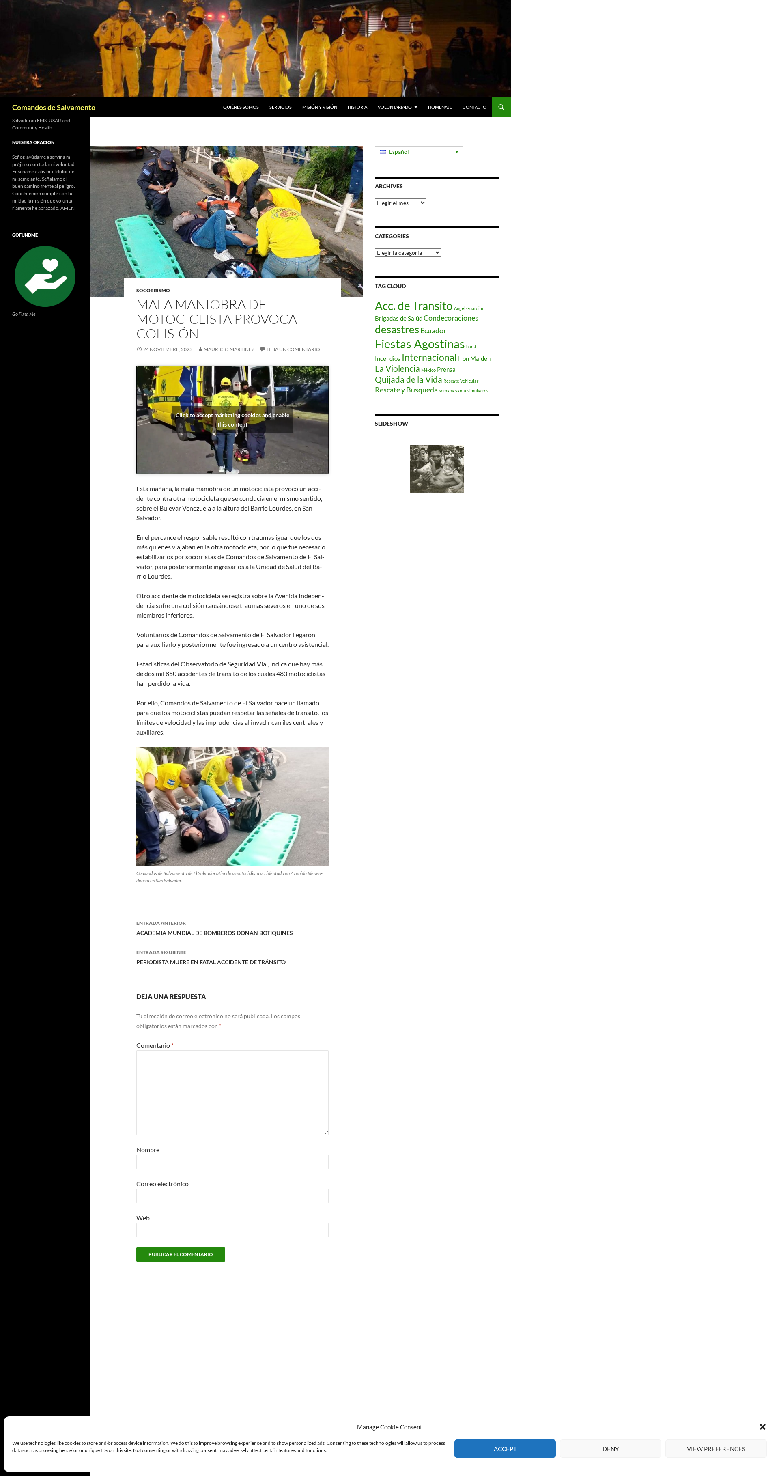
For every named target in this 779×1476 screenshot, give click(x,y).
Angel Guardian (469, 308)
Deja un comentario (293, 349)
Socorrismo (153, 290)
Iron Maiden (474, 358)
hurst (471, 346)
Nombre (147, 1149)
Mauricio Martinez (229, 349)
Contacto (474, 107)
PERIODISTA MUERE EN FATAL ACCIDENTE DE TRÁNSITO (211, 957)
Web (143, 1218)
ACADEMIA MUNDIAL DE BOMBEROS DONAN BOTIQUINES (214, 928)
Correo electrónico (162, 1183)
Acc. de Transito (414, 305)
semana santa (452, 390)
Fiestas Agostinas (420, 343)
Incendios (387, 358)
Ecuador (433, 330)
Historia (357, 107)
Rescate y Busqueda (406, 389)
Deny (611, 1448)
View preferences (716, 1448)
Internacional (429, 357)
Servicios (280, 107)
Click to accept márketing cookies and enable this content (232, 420)
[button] (763, 1427)
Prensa (446, 369)
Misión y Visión (319, 107)
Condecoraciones (451, 317)
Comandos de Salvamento (53, 107)
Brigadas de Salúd (398, 318)
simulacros (477, 390)
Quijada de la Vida (408, 379)
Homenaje (440, 107)
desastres (397, 329)
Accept (505, 1448)
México (428, 370)
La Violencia (397, 368)
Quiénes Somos (241, 107)
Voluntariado (395, 107)
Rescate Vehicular (460, 381)
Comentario (155, 1045)
